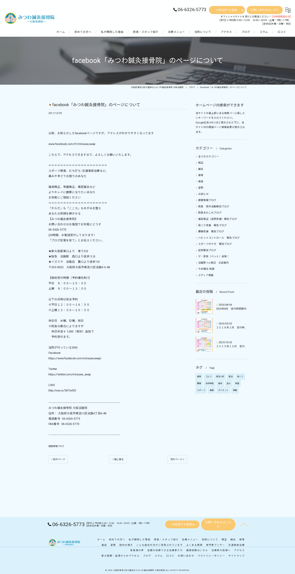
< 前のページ (58, 459)
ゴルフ (209, 376)
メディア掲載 (206, 275)
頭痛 (235, 390)
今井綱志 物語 (206, 269)
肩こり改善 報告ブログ (212, 225)
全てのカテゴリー (208, 156)
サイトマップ (236, 555)
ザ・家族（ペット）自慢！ (213, 256)
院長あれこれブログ (210, 212)
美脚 (212, 390)
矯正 (200, 162)
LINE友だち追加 (226, 10)
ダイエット (223, 390)
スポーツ (201, 390)
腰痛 (199, 383)
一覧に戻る (118, 459)
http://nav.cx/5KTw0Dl (62, 390)
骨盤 (237, 383)
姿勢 (200, 187)
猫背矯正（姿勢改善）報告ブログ (217, 219)
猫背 (220, 383)
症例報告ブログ (207, 250)
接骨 (200, 175)
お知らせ (203, 194)
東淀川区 (220, 376)
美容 (200, 181)
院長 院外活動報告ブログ (213, 206)
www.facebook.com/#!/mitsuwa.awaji (71, 144)
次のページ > (177, 459)
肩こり (240, 376)
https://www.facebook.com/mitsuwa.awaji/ (75, 358)
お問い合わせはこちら (264, 10)
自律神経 (210, 383)
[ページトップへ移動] (244, 524)
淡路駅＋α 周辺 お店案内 (213, 262)
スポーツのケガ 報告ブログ (215, 244)
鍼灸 (200, 169)
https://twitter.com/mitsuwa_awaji (69, 374)
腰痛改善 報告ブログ (211, 231)
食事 (199, 376)
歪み (229, 383)
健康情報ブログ (56, 446)
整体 (231, 376)
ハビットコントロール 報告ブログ (219, 237)
